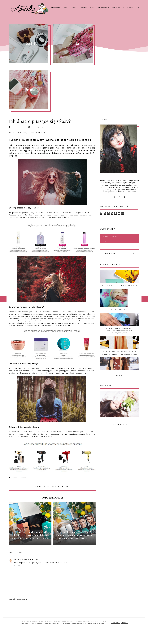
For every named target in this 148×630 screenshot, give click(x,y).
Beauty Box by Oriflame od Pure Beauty (119, 285)
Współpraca (129, 8)
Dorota (17, 559)
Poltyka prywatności (110, 236)
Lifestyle (55, 8)
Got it (124, 622)
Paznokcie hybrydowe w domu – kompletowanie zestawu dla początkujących (119, 331)
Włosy (23, 478)
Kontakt (116, 8)
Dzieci (84, 8)
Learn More (115, 622)
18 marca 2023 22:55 (29, 559)
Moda (66, 8)
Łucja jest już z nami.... (119, 309)
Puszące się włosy (64, 150)
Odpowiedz (19, 566)
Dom (92, 8)
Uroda (75, 8)
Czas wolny (103, 8)
